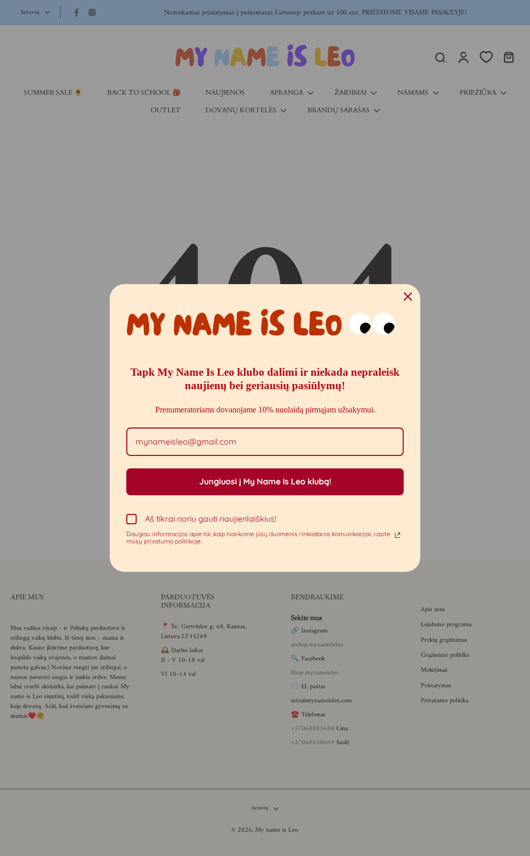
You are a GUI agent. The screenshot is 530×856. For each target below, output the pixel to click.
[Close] (407, 296)
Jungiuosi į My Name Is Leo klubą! (265, 481)
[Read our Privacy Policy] (397, 535)
